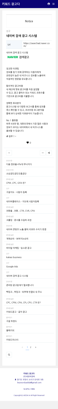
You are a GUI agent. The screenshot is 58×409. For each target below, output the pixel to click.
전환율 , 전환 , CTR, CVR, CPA (20, 211)
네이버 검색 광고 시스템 (17, 276)
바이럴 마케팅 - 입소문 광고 (18, 248)
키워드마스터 (12, 340)
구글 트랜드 (11, 321)
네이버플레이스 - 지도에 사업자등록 (22, 201)
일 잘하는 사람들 (29, 389)
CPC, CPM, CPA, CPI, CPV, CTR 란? (23, 302)
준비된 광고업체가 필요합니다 (20, 285)
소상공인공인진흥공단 (16, 173)
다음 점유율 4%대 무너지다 (19, 164)
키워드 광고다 (11, 4)
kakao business (14, 257)
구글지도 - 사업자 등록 (16, 192)
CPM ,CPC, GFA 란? (16, 183)
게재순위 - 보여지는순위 (17, 239)
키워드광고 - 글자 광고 (16, 312)
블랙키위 (10, 330)
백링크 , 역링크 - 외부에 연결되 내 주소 (24, 292)
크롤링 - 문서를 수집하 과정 (18, 220)
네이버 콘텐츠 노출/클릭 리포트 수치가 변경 (26, 229)
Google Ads (12, 266)
